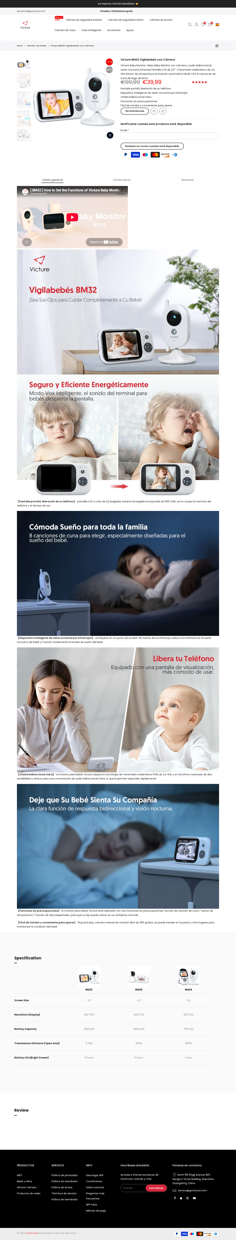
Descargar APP (94, 1175)
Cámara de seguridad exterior (84, 20)
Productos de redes (28, 1193)
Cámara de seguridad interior (126, 20)
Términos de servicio (64, 1193)
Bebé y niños (24, 1181)
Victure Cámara (26, 1187)
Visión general (52, 180)
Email (125, 130)
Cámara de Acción (161, 20)
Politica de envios (61, 1187)
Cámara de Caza (65, 30)
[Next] (109, 99)
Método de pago (96, 1210)
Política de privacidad (64, 1175)
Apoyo (130, 30)
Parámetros (122, 180)
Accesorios (113, 30)
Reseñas (187, 180)
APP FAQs (91, 1204)
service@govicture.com (32, 11)
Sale (58, 19)
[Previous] (38, 99)
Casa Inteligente (91, 30)
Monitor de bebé (36, 45)
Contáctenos (94, 1181)
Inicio (20, 45)
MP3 (19, 1175)
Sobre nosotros (95, 1187)
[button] (200, 82)
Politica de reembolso (64, 1181)
